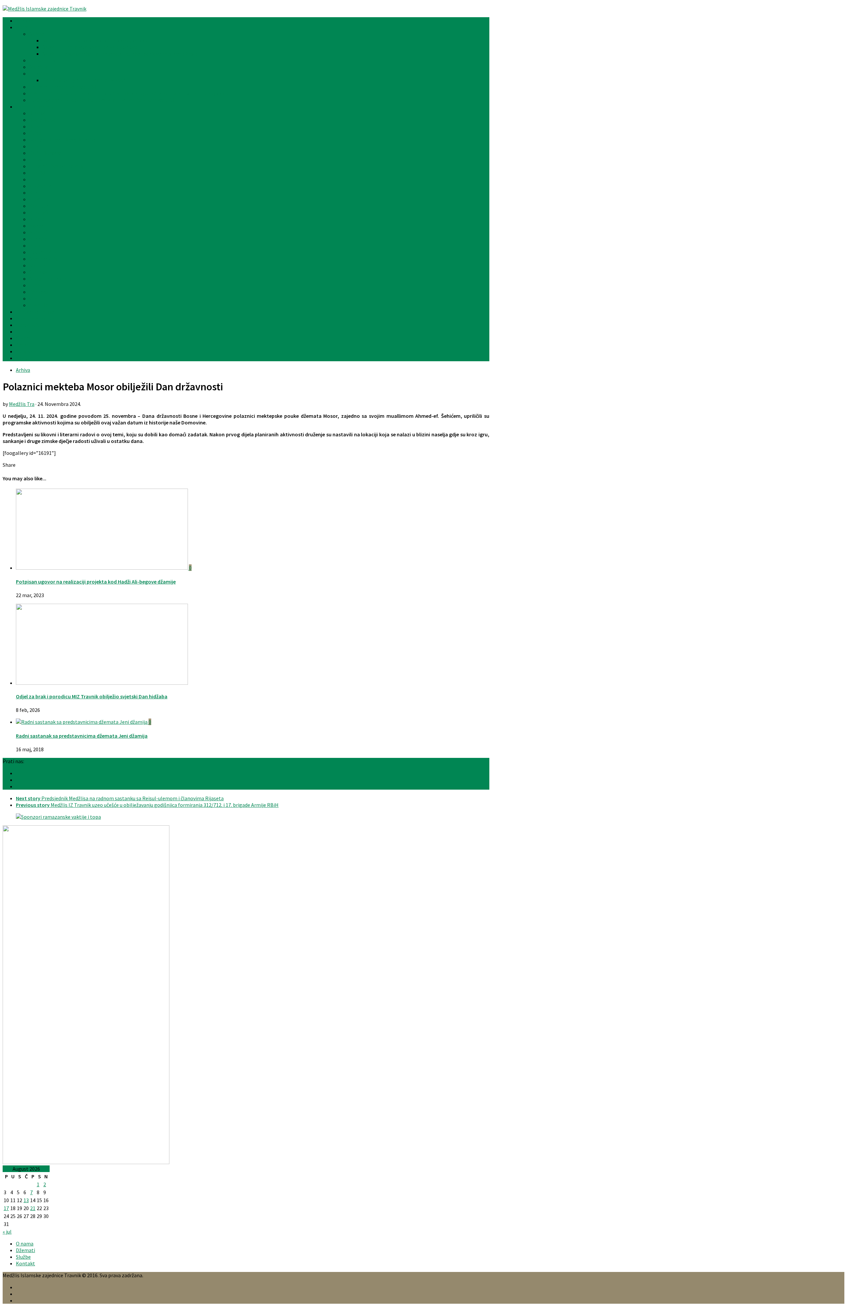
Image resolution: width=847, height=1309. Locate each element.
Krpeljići (38, 212)
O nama (24, 1243)
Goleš (35, 159)
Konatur (38, 205)
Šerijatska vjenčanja (38, 351)
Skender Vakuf (45, 258)
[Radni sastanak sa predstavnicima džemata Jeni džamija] (82, 722)
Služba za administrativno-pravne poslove (90, 47)
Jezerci (37, 179)
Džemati (25, 1250)
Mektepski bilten (35, 318)
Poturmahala (44, 252)
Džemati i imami (34, 106)
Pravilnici (39, 73)
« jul (7, 1231)
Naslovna (26, 20)
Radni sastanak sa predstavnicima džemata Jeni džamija (82, 735)
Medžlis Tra (21, 404)
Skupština (40, 67)
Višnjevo (38, 291)
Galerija (24, 338)
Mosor (36, 225)
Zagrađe (38, 305)
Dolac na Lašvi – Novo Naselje (62, 139)
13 (26, 1200)
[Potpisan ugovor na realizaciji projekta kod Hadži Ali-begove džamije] (102, 567)
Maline (36, 219)
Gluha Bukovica (46, 153)
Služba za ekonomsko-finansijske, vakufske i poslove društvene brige (120, 53)
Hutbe (23, 331)
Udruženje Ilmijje (35, 311)
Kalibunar (40, 186)
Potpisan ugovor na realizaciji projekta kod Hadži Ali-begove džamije (96, 581)
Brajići (36, 126)
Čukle (35, 133)
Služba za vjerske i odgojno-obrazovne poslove (95, 40)
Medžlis (24, 27)
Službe (36, 33)
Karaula (38, 192)
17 (6, 1208)
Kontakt (25, 358)
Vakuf (35, 298)
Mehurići (38, 232)
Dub (33, 146)
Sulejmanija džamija (51, 278)
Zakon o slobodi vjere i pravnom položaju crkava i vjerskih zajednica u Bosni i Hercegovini (128, 93)
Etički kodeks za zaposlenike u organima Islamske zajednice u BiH (103, 100)
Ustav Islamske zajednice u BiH (64, 86)
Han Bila (38, 172)
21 (32, 1208)
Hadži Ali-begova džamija (57, 166)
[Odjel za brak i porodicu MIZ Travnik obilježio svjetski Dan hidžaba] (102, 682)
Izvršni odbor (44, 60)
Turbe (35, 285)
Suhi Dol (38, 272)
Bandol (37, 113)
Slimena (38, 265)
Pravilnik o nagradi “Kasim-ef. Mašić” (83, 80)
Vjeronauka (28, 325)
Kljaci (35, 199)
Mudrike (38, 239)
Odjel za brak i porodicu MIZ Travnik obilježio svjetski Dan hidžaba (91, 696)
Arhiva (23, 344)
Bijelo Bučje (42, 119)
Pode (35, 245)
